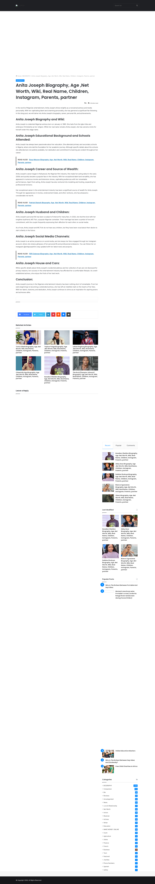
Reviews (106, 796)
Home (19, 76)
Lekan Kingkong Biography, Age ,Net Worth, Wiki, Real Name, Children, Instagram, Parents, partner (85, 350)
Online (106, 839)
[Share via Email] (68, 314)
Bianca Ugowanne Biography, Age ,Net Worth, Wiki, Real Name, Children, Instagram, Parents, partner (126, 488)
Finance (106, 843)
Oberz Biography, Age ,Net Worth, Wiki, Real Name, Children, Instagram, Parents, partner (125, 498)
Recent (107, 445)
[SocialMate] (20, 5)
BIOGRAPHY (26, 76)
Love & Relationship (110, 806)
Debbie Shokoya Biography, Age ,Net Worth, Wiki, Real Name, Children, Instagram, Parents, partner (126, 477)
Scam (105, 833)
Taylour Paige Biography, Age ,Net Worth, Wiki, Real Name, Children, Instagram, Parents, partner (55, 350)
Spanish (106, 866)
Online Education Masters (125, 751)
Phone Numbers (109, 863)
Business (107, 849)
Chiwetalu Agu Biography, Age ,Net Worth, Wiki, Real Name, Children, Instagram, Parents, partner (27, 375)
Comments (131, 445)
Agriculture (107, 836)
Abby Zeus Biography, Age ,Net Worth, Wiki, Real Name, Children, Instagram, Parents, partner (126, 467)
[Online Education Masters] (108, 754)
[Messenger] (63, 314)
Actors (106, 812)
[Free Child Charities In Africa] (108, 769)
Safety (106, 870)
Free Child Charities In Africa (126, 766)
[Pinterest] (53, 314)
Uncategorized (108, 799)
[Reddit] (58, 314)
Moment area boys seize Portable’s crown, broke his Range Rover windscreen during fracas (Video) (126, 594)
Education (107, 826)
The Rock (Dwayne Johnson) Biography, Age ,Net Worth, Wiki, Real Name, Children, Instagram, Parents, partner (85, 375)
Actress (106, 819)
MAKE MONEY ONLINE (111, 829)
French (106, 846)
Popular (118, 445)
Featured (107, 856)
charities (106, 860)
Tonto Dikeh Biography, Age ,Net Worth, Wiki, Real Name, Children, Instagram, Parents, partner (28, 350)
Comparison (108, 789)
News (105, 802)
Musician (107, 816)
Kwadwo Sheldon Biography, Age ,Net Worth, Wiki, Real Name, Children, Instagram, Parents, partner (56, 380)
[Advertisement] (63, 26)
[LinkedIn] (48, 314)
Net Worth (107, 809)
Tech (105, 853)
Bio (105, 792)
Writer (106, 823)
